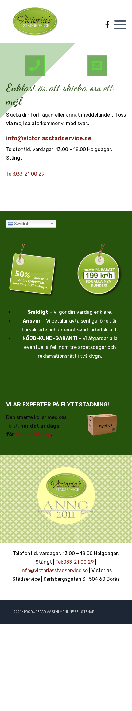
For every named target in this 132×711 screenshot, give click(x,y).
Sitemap (87, 612)
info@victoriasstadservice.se (54, 570)
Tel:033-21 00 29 (25, 174)
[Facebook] (107, 24)
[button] (120, 24)
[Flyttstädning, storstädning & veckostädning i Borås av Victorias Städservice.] (35, 21)
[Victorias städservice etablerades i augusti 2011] (66, 496)
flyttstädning (33, 434)
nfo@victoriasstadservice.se (49, 138)
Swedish (21, 223)
